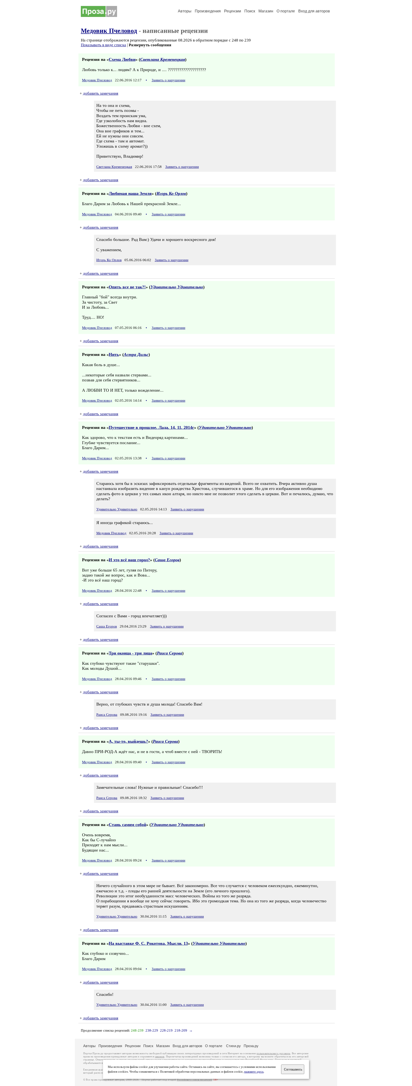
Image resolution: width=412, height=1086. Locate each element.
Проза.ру (251, 1046)
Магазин (265, 11)
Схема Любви (122, 59)
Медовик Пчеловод (109, 30)
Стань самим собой (127, 824)
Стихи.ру (233, 1046)
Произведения (208, 11)
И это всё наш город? (129, 559)
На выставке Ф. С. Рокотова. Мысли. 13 (148, 943)
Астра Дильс (136, 354)
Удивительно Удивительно (176, 287)
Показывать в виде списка (103, 45)
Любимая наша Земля (130, 193)
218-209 (181, 1030)
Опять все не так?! (127, 287)
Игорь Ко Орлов (171, 193)
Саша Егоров (167, 559)
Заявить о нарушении (168, 80)
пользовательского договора (273, 1053)
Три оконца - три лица (130, 653)
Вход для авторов (314, 11)
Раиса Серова (169, 653)
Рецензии (232, 11)
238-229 (151, 1030)
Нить (114, 354)
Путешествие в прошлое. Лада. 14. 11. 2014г (151, 427)
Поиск (249, 11)
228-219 (166, 1030)
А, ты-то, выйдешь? (128, 741)
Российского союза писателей (194, 1079)
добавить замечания (100, 93)
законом (159, 1056)
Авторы (184, 11)
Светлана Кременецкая (162, 59)
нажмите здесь (254, 1071)
